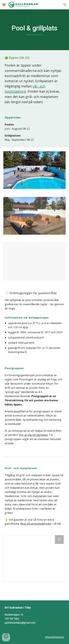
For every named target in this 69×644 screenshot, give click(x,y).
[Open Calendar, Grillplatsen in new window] (59, 539)
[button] (4, 4)
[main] (34, 30)
